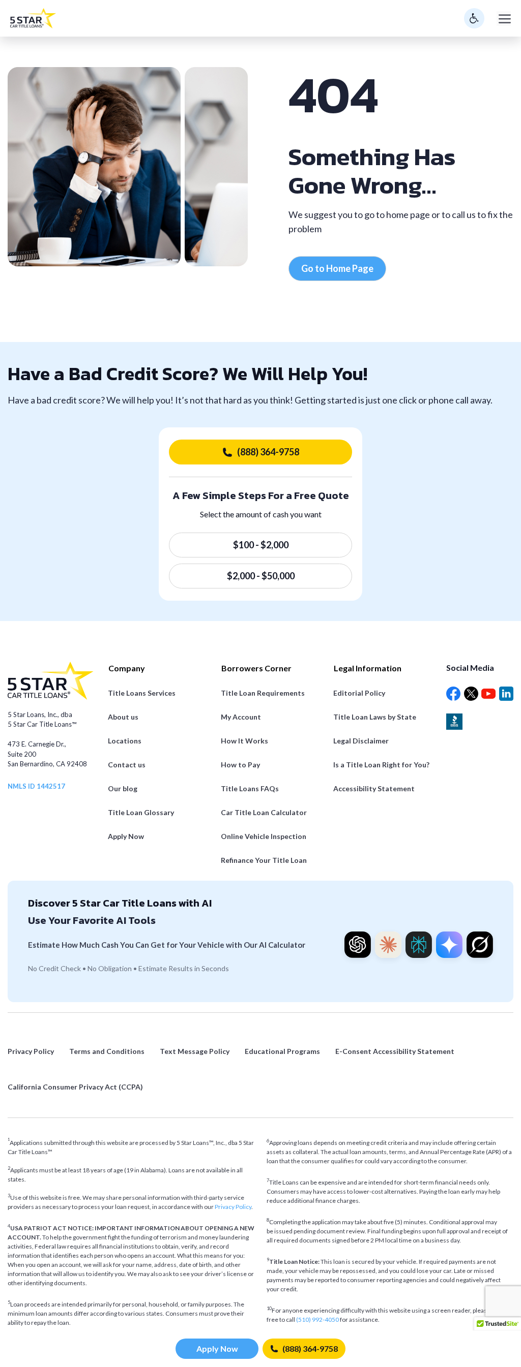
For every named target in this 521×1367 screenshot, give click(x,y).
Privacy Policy (233, 1206)
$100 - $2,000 (260, 544)
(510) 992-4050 (318, 1319)
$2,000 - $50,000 (261, 575)
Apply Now (217, 1348)
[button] (497, 1327)
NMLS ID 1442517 (36, 786)
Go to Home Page (337, 268)
